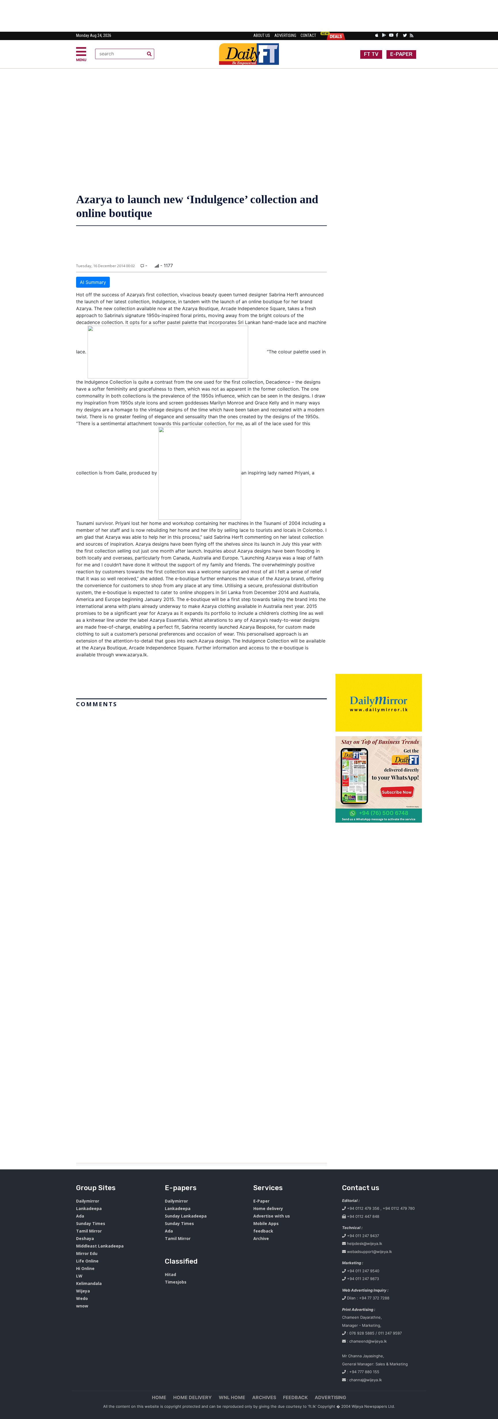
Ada (80, 1216)
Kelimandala (89, 1283)
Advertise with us (271, 1216)
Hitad (170, 1274)
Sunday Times (90, 1223)
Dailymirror (87, 1201)
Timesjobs (175, 1282)
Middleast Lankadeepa (100, 1246)
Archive (261, 1238)
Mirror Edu (86, 1253)
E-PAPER (401, 54)
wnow (82, 1306)
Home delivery (268, 1208)
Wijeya (83, 1291)
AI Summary (93, 282)
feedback (263, 1231)
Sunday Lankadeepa (186, 1216)
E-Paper (261, 1201)
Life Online (87, 1261)
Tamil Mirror (89, 1231)
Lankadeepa (89, 1208)
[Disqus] (201, 933)
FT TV (371, 54)
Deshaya (85, 1238)
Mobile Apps (266, 1223)
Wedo (82, 1298)
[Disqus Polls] (201, 782)
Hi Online (85, 1268)
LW (79, 1276)
